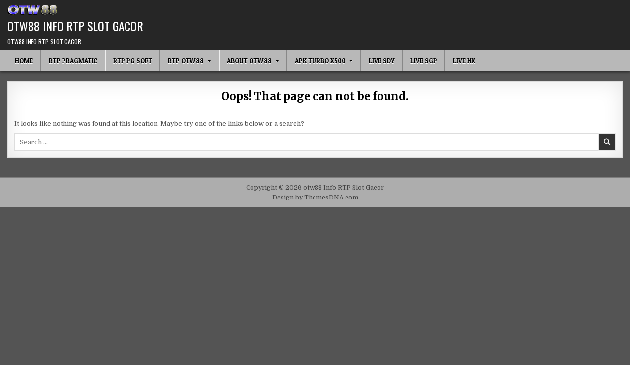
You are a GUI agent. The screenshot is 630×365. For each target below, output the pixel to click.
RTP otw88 (186, 61)
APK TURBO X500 (320, 61)
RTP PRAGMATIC (73, 61)
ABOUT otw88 (249, 61)
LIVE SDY (382, 61)
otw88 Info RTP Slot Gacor (75, 25)
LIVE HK (464, 61)
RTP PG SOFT (132, 61)
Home (24, 61)
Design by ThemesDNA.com (315, 197)
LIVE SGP (423, 61)
